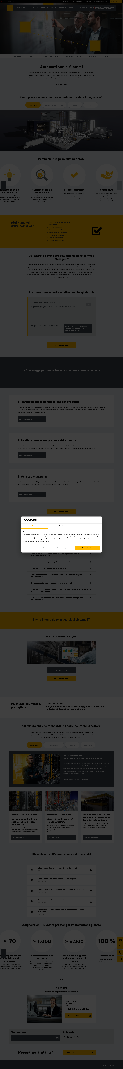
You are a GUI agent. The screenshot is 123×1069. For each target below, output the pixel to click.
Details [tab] (61, 526)
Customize (60, 548)
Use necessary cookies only (35, 548)
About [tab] (88, 526)
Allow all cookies (87, 548)
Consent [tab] (34, 526)
